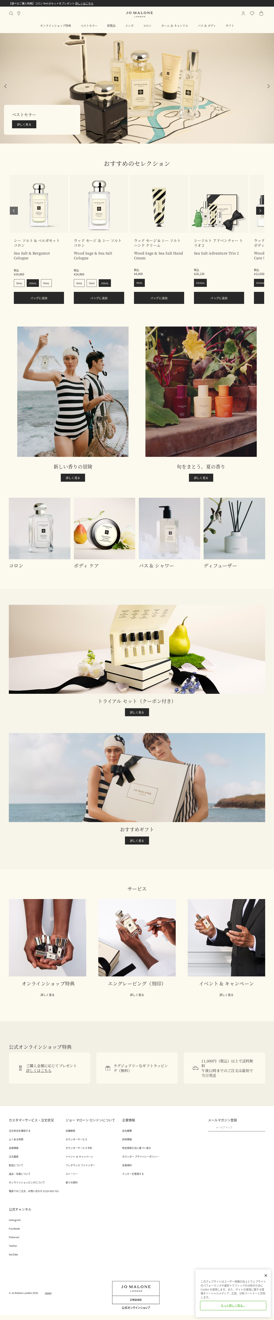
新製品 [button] (111, 25)
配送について (16, 1165)
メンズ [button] (129, 25)
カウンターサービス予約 (79, 1148)
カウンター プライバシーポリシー (140, 1156)
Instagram (15, 1220)
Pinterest (14, 1237)
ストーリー (72, 1173)
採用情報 (127, 1139)
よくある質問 (16, 1139)
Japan (48, 1293)
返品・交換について (19, 1173)
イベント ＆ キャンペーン (79, 1156)
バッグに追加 (39, 298)
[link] (39, 204)
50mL (46, 283)
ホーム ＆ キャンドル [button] (174, 25)
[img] (261, 13)
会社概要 (127, 1130)
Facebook (14, 1228)
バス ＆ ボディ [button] (207, 25)
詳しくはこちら (84, 3)
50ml (91, 283)
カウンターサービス (76, 1139)
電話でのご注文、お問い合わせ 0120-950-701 (34, 1191)
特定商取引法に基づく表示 (136, 1148)
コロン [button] (147, 25)
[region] (233, 1293)
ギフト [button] (230, 25)
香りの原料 (72, 1182)
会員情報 (13, 1148)
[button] (137, 88)
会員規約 (127, 1165)
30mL (19, 283)
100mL (33, 283)
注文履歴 (13, 1156)
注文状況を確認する (19, 1130)
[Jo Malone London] (139, 14)
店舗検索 (70, 1130)
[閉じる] (265, 1275)
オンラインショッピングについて (27, 1182)
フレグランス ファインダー (80, 1165)
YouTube (13, 1254)
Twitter (13, 1245)
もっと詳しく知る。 (233, 1305)
